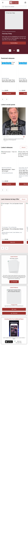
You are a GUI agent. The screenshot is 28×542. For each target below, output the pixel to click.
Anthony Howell (9, 232)
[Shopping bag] (25, 2)
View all (23, 147)
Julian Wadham (16, 232)
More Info (9, 93)
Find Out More (14, 43)
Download (15, 281)
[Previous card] (2, 99)
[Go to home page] (14, 2)
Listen (15, 309)
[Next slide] (18, 50)
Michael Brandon (9, 172)
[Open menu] (2, 2)
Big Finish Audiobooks (6, 167)
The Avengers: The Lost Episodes (9, 227)
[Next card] (6, 99)
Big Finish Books (5, 78)
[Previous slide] (10, 50)
